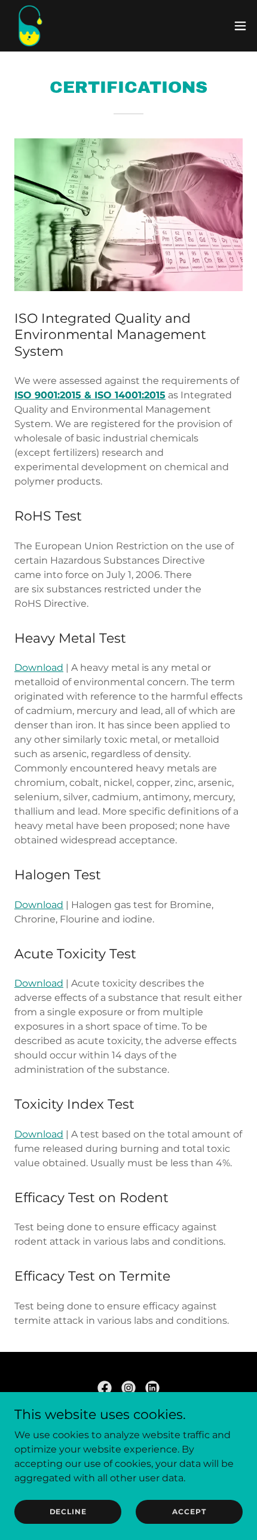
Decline (68, 1511)
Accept (189, 1511)
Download (38, 667)
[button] (240, 26)
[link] (30, 26)
